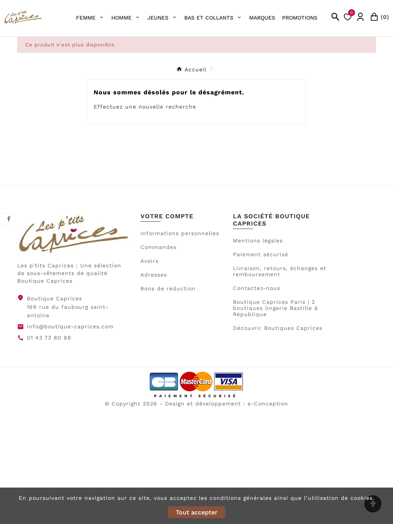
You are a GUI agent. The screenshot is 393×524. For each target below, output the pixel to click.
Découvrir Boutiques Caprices (277, 328)
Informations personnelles (179, 233)
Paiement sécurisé (260, 254)
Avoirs (149, 261)
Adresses (153, 275)
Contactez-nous (256, 288)
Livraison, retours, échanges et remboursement (279, 271)
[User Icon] (360, 16)
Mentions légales (258, 240)
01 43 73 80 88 (49, 338)
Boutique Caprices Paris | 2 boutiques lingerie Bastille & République (275, 308)
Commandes (158, 247)
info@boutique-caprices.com (70, 326)
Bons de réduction (168, 288)
